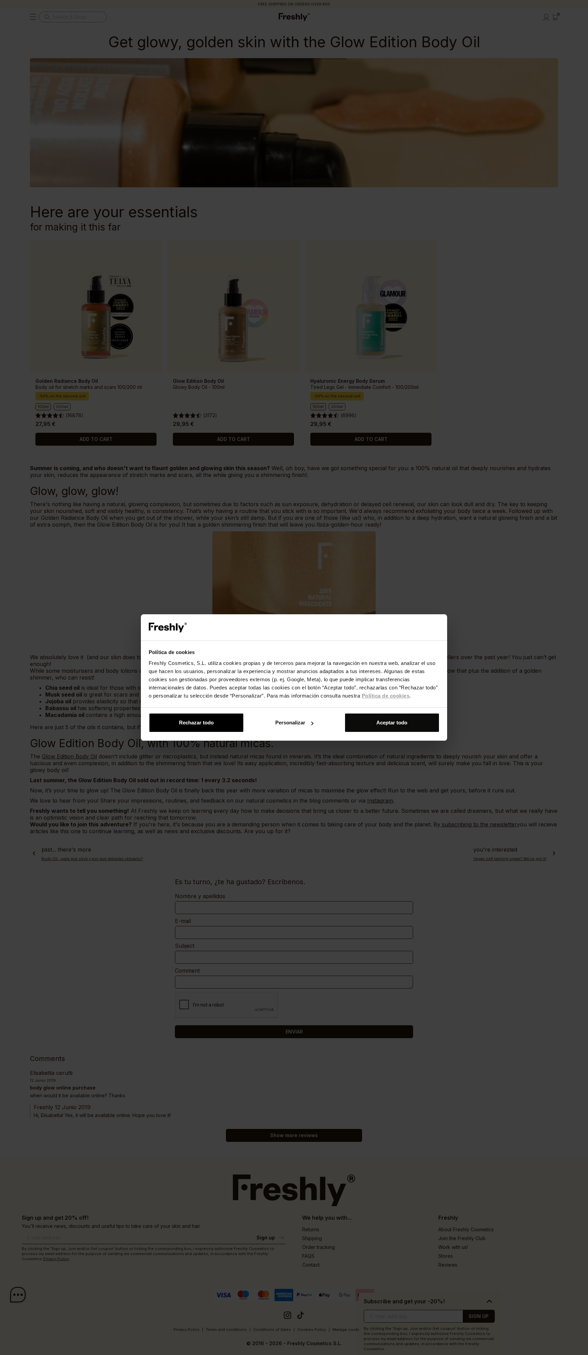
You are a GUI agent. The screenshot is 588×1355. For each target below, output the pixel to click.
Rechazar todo (196, 722)
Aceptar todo (391, 722)
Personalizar (290, 722)
